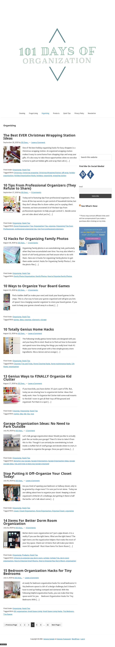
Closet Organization (27, 511)
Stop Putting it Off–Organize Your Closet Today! (37, 475)
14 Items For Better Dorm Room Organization (30, 522)
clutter (16, 414)
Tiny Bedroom (68, 611)
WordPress (76, 639)
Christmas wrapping (30, 172)
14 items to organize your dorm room (28, 558)
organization (14, 366)
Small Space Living (35, 611)
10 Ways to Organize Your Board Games (36, 286)
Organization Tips (41, 226)
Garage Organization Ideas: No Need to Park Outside (36, 425)
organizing (48, 175)
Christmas (18, 172)
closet (16, 511)
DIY (15, 611)
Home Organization (43, 511)
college (46, 558)
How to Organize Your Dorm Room (52, 561)
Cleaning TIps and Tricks (23, 363)
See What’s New (89, 206)
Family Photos (41, 276)
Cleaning (16, 411)
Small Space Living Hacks (52, 611)
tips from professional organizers (51, 229)
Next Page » (56, 625)
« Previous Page (11, 625)
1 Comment (30, 430)
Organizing (17, 170)
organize (52, 226)
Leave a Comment (38, 142)
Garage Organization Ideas (58, 461)
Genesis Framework (64, 639)
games (16, 319)
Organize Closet (58, 511)
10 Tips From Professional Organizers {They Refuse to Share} (39, 187)
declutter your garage (22, 461)
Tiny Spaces (7, 614)
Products (25, 555)
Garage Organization (39, 461)
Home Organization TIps (23, 226)
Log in (83, 639)
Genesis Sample (48, 639)
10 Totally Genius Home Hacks (28, 329)
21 (48, 625)
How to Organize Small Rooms (26, 561)
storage (43, 319)
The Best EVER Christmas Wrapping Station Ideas (39, 137)
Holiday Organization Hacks (25, 175)
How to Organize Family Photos (60, 276)
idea (21, 414)
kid (25, 414)
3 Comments (31, 528)
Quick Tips (26, 170)
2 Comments (33, 243)
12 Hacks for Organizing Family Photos (35, 238)
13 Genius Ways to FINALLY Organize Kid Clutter (37, 378)
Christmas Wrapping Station (50, 172)
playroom (36, 319)
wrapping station (59, 175)
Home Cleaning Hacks (41, 363)
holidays (39, 175)
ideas (22, 319)
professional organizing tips (26, 229)
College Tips (55, 558)
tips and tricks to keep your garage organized (31, 464)
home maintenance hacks (61, 363)
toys (32, 414)
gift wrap (65, 172)
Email (81, 187)
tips (28, 414)
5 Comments (36, 192)
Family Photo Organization (24, 276)
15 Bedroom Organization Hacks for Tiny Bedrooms (37, 572)
